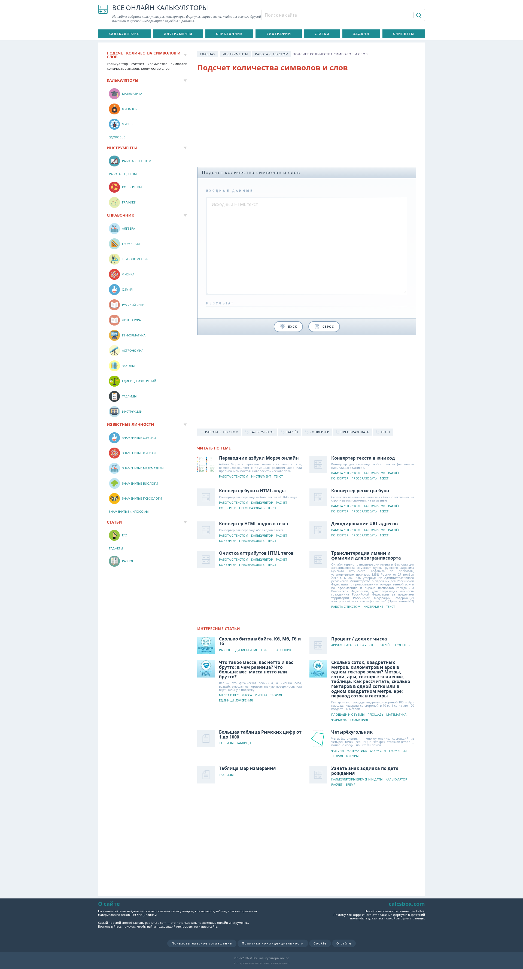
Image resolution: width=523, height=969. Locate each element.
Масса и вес (229, 695)
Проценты (402, 645)
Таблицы (226, 743)
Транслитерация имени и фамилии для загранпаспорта (366, 555)
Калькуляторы (124, 34)
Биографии (278, 34)
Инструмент (261, 476)
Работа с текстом (271, 54)
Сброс (328, 326)
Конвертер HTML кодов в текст (254, 524)
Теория (276, 695)
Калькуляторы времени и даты (356, 779)
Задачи (361, 34)
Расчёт (393, 473)
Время (350, 784)
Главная (207, 54)
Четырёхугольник (352, 732)
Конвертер (339, 478)
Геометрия (359, 720)
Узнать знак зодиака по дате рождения (364, 770)
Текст (278, 476)
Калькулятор (374, 473)
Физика (261, 695)
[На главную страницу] (103, 13)
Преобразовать (364, 478)
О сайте (343, 943)
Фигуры (337, 751)
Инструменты (178, 34)
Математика (396, 714)
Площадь (375, 714)
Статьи (322, 34)
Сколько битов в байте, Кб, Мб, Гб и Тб (260, 641)
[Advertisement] (306, 121)
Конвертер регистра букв (360, 491)
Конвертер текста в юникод (363, 458)
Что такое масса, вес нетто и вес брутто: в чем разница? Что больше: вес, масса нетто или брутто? (256, 669)
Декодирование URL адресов (364, 524)
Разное (225, 650)
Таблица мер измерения (247, 768)
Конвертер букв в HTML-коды (252, 491)
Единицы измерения (250, 650)
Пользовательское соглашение (202, 943)
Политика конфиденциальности (273, 943)
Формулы (339, 720)
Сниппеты (403, 34)
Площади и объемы (347, 714)
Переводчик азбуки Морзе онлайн (259, 458)
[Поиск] (418, 15)
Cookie (320, 943)
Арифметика (341, 645)
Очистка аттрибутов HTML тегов (256, 553)
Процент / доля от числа (359, 639)
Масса (247, 695)
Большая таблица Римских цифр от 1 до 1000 (260, 734)
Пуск (292, 326)
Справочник (229, 34)
